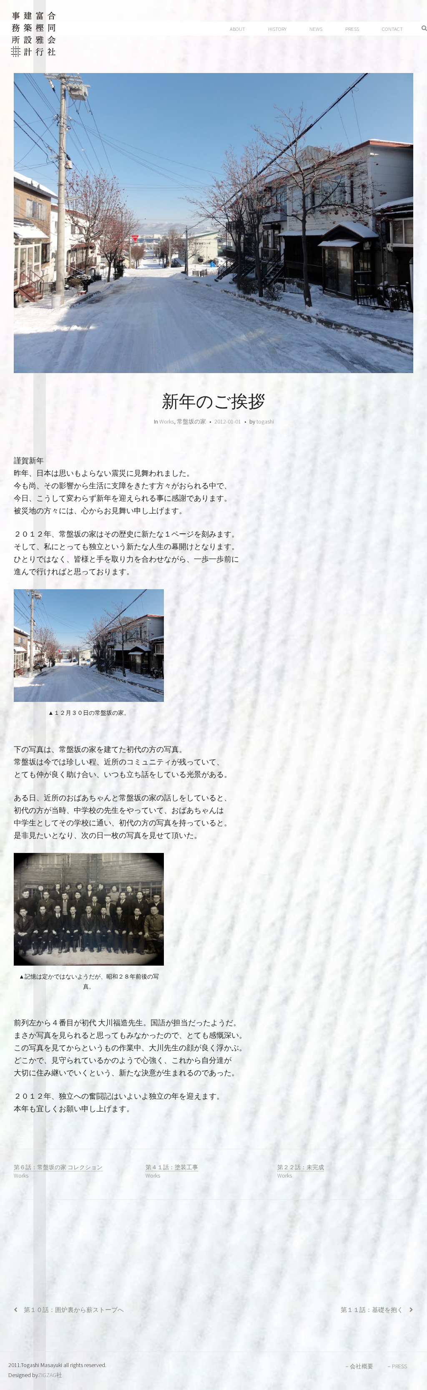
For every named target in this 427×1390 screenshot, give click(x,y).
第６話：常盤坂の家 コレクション (58, 1167)
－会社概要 (358, 1366)
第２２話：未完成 (300, 1167)
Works (166, 421)
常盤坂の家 (191, 421)
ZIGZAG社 (50, 1375)
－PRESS (396, 1366)
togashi (265, 421)
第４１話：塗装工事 (172, 1167)
